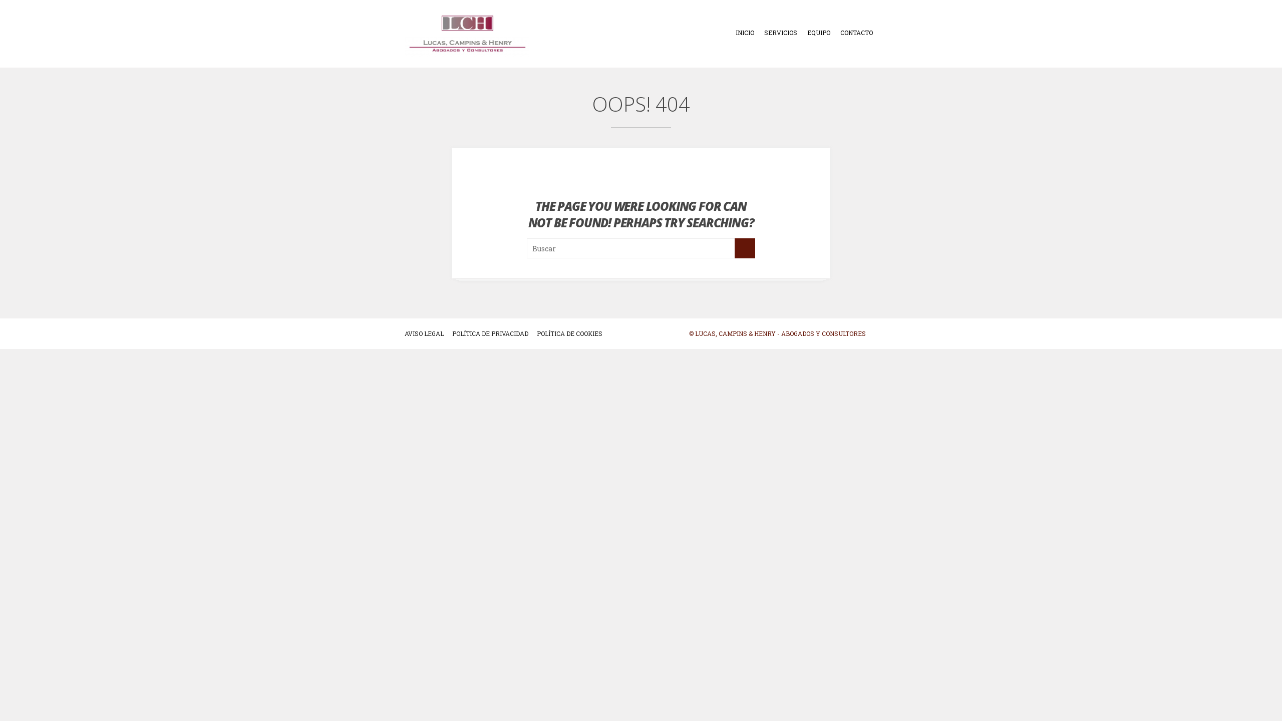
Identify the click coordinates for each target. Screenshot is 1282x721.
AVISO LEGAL (424, 333)
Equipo (818, 33)
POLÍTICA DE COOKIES (569, 333)
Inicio (745, 33)
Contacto (856, 33)
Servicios (780, 33)
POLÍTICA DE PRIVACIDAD (490, 333)
